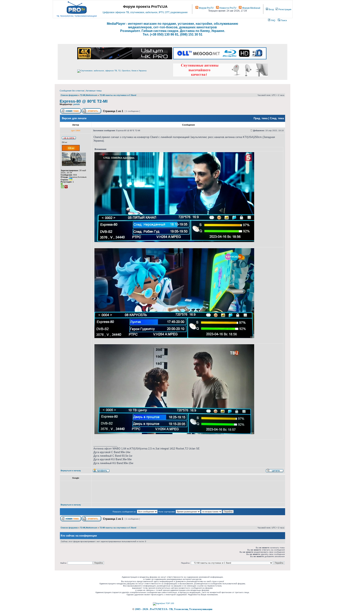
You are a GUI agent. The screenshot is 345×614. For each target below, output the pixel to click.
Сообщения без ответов (72, 90)
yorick (76, 104)
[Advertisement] (166, 492)
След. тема (277, 118)
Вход (271, 9)
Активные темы (94, 90)
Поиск (283, 20)
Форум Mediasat (251, 8)
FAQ (272, 20)
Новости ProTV (227, 8)
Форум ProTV (206, 8)
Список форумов (69, 95)
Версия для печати (74, 118)
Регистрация (284, 9)
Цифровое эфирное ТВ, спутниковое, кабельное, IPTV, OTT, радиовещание (145, 12)
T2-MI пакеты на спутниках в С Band (118, 95)
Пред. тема (261, 118)
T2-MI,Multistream (88, 95)
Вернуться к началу (71, 470)
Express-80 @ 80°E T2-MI (84, 101)
